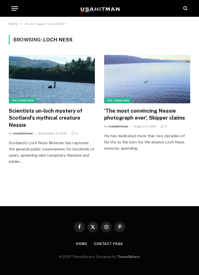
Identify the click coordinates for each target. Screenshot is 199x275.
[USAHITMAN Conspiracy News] (99, 8)
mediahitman (23, 133)
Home (81, 244)
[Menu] (14, 8)
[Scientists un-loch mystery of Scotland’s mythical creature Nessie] (52, 79)
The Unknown (22, 100)
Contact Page (108, 244)
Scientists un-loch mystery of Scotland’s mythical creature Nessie (45, 118)
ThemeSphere (128, 257)
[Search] (185, 8)
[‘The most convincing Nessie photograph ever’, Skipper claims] (147, 79)
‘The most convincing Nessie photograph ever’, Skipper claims (144, 114)
